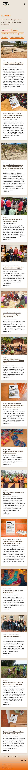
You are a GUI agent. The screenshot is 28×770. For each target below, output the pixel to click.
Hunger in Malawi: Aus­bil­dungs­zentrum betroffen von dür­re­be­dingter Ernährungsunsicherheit (13, 166)
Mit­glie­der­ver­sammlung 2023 (12, 636)
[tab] (5, 30)
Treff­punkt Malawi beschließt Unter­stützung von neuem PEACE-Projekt (13, 360)
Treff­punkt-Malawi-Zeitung (14, 113)
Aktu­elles (5, 113)
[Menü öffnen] (24, 4)
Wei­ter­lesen (6, 87)
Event (9, 449)
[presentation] (14, 49)
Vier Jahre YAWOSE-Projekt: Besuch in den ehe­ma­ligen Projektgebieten (12, 314)
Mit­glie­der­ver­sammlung (13, 265)
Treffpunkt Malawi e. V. (7, 764)
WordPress (11, 767)
